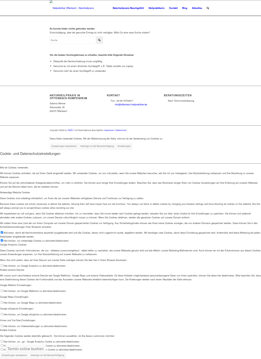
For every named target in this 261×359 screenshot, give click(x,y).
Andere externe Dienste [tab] (12, 269)
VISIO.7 (70, 130)
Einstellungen (124, 145)
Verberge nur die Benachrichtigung (97, 145)
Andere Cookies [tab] (8, 330)
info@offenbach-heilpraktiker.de (131, 104)
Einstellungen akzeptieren (64, 145)
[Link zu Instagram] (208, 130)
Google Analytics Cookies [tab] (13, 244)
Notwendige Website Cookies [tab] (15, 192)
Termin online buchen (25, 348)
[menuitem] (128, 8)
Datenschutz (121, 130)
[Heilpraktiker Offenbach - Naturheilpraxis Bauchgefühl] (73, 8)
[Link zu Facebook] (203, 130)
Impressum (109, 130)
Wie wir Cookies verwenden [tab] (14, 167)
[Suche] (207, 8)
